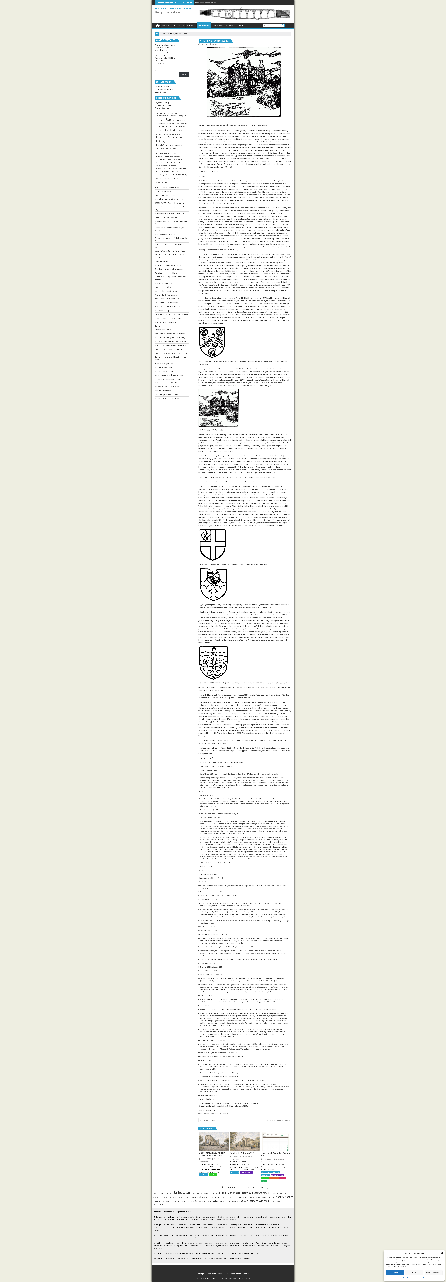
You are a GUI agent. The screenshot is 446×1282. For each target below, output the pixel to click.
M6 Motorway (160, 148)
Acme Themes (244, 1278)
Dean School (160, 131)
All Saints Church (161, 113)
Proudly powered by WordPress (208, 1278)
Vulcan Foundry (178, 174)
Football (171, 134)
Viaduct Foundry (171, 171)
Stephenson (172, 165)
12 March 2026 (206, 1159)
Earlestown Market (162, 134)
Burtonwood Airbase (163, 124)
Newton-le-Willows (246, 1172)
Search (157, 71)
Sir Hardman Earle (161, 165)
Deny (414, 1273)
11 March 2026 (236, 1157)
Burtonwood (214, 1113)
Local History (204, 1113)
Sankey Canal (160, 163)
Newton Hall (161, 154)
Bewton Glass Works (162, 116)
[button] (441, 1253)
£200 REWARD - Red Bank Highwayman (211, 2)
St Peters (182, 168)
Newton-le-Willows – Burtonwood (173, 8)
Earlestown (213, 1175)
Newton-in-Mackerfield (163, 151)
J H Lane (177, 134)
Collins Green (160, 126)
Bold (262, 1172)
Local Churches (164, 145)
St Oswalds (173, 168)
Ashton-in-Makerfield (272, 1172)
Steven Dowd (216, 44)
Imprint (425, 1278)
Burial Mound (160, 120)
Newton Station (175, 157)
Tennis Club (159, 171)
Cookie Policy (405, 1278)
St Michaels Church (162, 168)
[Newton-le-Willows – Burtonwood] (157, 25)
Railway (180, 159)
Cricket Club (169, 126)
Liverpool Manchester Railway (169, 139)
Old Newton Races (171, 159)
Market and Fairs (171, 148)
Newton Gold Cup (176, 151)
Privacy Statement (416, 1278)
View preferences (433, 1273)
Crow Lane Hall (179, 126)
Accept (395, 1273)
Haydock (264, 1181)
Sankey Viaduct (173, 162)
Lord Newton (178, 145)
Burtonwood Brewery (179, 124)
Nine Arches (160, 159)
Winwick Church (172, 179)
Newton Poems (162, 156)
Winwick (282, 1178)
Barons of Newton (172, 113)
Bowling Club (182, 116)
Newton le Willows (173, 154)
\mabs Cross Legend (162, 182)
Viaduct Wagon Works (162, 175)
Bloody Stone (173, 116)
